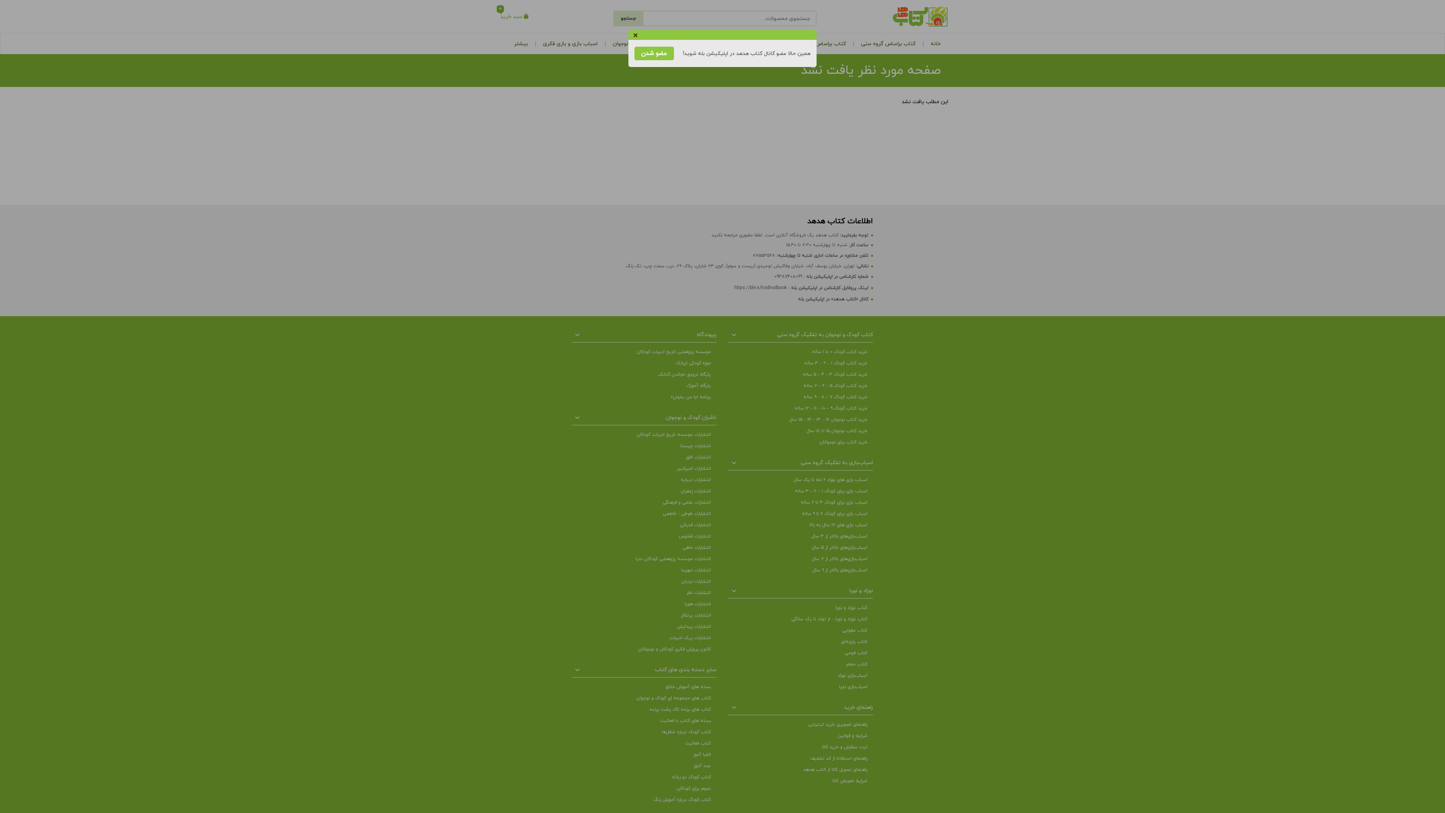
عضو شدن (654, 53)
